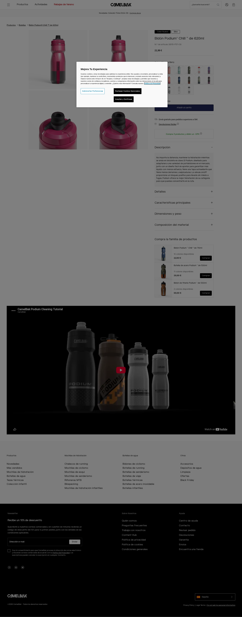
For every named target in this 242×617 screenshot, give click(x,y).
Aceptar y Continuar (123, 99)
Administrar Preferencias (92, 91)
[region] (121, 84)
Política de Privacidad (152, 83)
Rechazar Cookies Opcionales (127, 91)
